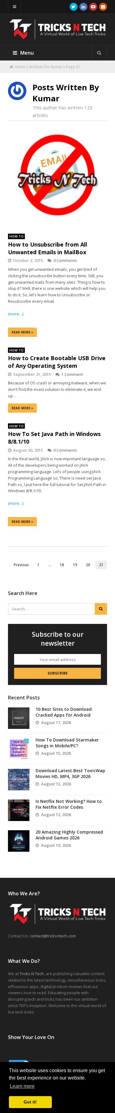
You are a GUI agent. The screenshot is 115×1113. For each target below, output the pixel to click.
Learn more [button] (22, 1086)
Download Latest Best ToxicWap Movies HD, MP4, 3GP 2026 (70, 774)
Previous (21, 564)
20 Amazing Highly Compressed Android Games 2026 (69, 835)
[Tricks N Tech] (57, 37)
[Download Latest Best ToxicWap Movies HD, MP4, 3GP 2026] (18, 779)
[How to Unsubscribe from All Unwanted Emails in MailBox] (57, 178)
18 (62, 564)
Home (20, 66)
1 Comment (72, 374)
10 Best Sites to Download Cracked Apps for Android (64, 712)
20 (88, 564)
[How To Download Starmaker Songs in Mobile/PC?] (18, 749)
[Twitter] (74, 7)
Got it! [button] (30, 1101)
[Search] (99, 52)
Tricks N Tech (32, 973)
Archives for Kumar (45, 66)
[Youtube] (93, 7)
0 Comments (65, 260)
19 (75, 564)
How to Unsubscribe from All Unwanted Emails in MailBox (47, 248)
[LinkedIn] (83, 7)
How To (16, 236)
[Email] (103, 7)
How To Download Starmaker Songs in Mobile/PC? (67, 743)
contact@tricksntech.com (53, 936)
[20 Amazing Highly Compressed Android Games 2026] (18, 841)
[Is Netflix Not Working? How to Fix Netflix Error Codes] (18, 810)
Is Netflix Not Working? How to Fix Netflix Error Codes (69, 804)
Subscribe (58, 673)
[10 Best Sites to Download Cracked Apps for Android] (18, 718)
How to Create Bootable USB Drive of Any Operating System (56, 361)
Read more (22, 332)
